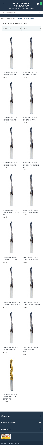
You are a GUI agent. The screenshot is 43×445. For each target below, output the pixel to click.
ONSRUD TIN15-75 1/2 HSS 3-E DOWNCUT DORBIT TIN (10, 397)
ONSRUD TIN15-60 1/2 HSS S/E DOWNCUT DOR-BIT (31, 165)
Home (3, 18)
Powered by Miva (15, 443)
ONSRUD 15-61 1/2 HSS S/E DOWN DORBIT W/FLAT (30, 349)
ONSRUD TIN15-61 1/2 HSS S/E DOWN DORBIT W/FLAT (11, 212)
